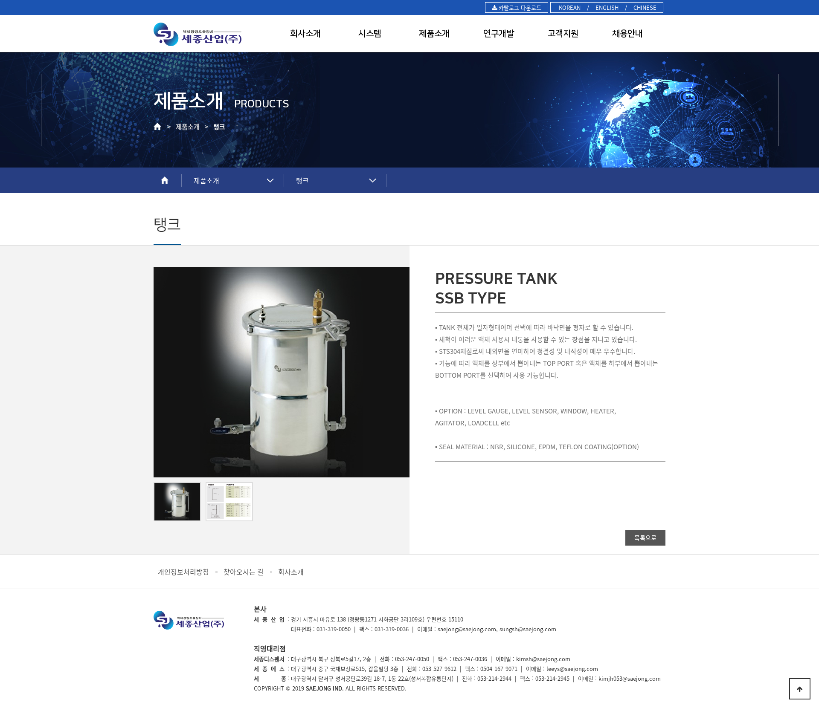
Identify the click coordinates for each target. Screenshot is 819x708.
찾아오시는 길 (244, 571)
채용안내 (627, 33)
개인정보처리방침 (183, 571)
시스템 (369, 33)
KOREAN (569, 7)
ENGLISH (607, 7)
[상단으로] (799, 688)
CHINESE (644, 7)
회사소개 (305, 33)
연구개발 (498, 33)
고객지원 (563, 33)
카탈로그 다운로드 (519, 7)
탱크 (302, 180)
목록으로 (645, 537)
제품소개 (434, 33)
